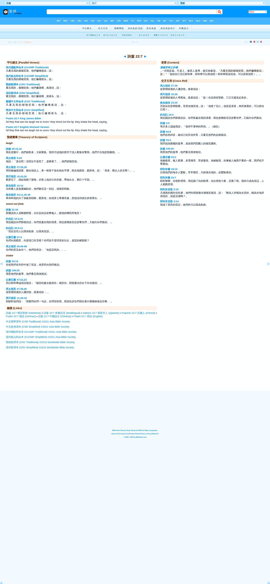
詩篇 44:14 (12, 261)
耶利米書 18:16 (168, 169)
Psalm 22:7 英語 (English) (88, 316)
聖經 (10, 42)
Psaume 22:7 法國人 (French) (138, 313)
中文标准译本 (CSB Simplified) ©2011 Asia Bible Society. (38, 326)
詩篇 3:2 (165, 123)
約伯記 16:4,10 (14, 218)
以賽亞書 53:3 (168, 157)
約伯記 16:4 (167, 114)
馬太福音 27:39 (168, 85)
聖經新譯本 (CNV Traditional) (23, 84)
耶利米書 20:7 (168, 177)
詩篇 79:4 (165, 140)
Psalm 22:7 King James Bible (23, 118)
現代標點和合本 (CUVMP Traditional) (27, 67)
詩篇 (15, 42)
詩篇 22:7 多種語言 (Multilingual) (62, 313)
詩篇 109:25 (13, 270)
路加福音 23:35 (168, 102)
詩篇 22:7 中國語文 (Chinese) (54, 316)
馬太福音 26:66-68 (16, 246)
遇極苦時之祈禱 (169, 67)
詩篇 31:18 (12, 209)
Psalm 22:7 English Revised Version (27, 127)
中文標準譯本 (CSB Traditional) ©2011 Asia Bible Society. (38, 321)
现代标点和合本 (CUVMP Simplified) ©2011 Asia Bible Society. (41, 337)
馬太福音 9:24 (14, 158)
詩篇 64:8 (165, 131)
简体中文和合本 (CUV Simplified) (25, 110)
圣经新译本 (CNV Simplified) (22, 93)
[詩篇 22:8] (266, 270)
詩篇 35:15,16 (14, 148)
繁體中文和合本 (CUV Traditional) (25, 101)
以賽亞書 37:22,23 (16, 279)
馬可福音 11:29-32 (16, 298)
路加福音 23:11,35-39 (18, 194)
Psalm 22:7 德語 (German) (21, 316)
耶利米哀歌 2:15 (169, 189)
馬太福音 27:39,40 (16, 288)
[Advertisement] (135, 374)
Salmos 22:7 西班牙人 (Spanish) (101, 313)
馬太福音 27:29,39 (16, 167)
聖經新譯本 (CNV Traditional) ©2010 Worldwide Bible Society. (40, 342)
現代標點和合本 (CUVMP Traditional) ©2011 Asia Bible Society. (41, 331)
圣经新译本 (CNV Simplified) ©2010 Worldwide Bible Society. (40, 347)
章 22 (21, 42)
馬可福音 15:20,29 (16, 176)
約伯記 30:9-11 (14, 228)
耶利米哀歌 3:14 (169, 201)
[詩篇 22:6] (3, 270)
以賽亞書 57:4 (14, 237)
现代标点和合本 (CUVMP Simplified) (27, 76)
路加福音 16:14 (14, 185)
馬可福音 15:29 (168, 94)
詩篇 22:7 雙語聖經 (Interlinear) (23, 313)
